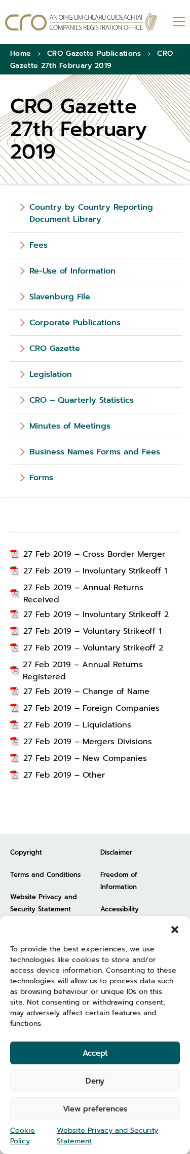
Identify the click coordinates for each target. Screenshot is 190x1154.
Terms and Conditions (45, 874)
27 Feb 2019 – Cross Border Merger (94, 554)
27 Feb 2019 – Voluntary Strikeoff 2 (93, 648)
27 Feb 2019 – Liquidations (77, 725)
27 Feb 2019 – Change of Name (86, 691)
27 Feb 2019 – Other (64, 775)
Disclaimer (116, 852)
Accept (95, 1053)
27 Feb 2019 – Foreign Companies (91, 708)
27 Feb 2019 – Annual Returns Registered (83, 671)
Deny (95, 1081)
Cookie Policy (22, 1135)
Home (20, 53)
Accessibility (119, 909)
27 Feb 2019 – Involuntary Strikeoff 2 (96, 614)
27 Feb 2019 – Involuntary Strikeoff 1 (95, 571)
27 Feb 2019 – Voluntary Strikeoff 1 (92, 631)
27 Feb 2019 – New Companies (85, 758)
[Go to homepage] (81, 22)
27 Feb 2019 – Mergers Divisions (87, 742)
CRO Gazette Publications (94, 53)
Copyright (26, 852)
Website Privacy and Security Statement (107, 1135)
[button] (175, 929)
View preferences (95, 1108)
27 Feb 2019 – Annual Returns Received (83, 594)
